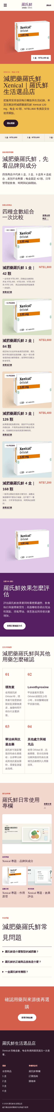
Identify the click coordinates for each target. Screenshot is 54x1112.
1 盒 (4, 1076)
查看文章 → (47, 805)
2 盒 (4, 1081)
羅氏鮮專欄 (34, 1071)
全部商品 (7, 1071)
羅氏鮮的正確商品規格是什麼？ (23, 961)
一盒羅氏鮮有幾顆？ (16, 971)
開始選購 (11, 123)
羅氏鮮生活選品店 (19, 1043)
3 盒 (4, 1086)
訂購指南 (33, 1076)
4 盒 (4, 1091)
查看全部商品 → (46, 217)
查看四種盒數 (27, 1017)
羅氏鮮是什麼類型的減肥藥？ (22, 951)
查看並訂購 (7, 292)
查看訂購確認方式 (14, 626)
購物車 (49, 5)
